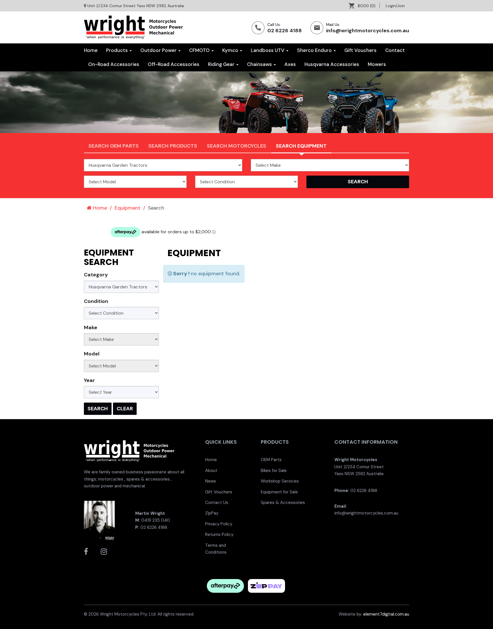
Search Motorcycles (236, 145)
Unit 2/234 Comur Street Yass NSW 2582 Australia (135, 5)
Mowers (377, 64)
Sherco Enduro (315, 50)
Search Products (172, 145)
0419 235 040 (155, 520)
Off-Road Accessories (173, 64)
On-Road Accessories (113, 64)
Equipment (127, 207)
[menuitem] (364, 5)
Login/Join (395, 5)
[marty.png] (99, 520)
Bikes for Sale (274, 470)
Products (117, 50)
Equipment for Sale (279, 492)
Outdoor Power (159, 50)
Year (89, 380)
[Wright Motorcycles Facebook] (86, 552)
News (210, 481)
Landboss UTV (268, 50)
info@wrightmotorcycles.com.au (367, 30)
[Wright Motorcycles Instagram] (104, 552)
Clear (125, 408)
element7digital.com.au (386, 614)
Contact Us (216, 502)
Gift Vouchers (360, 50)
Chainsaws (260, 64)
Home (91, 50)
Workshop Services (280, 481)
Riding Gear (222, 64)
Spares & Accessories (283, 502)
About (211, 470)
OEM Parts (271, 460)
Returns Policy (219, 534)
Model (92, 353)
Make (90, 327)
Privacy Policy (218, 524)
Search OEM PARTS (113, 145)
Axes (290, 64)
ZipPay (211, 513)
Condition (96, 301)
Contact (395, 50)
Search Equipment (301, 145)
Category (96, 274)
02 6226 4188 (284, 30)
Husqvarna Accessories (331, 64)
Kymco (230, 50)
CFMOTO (200, 50)
